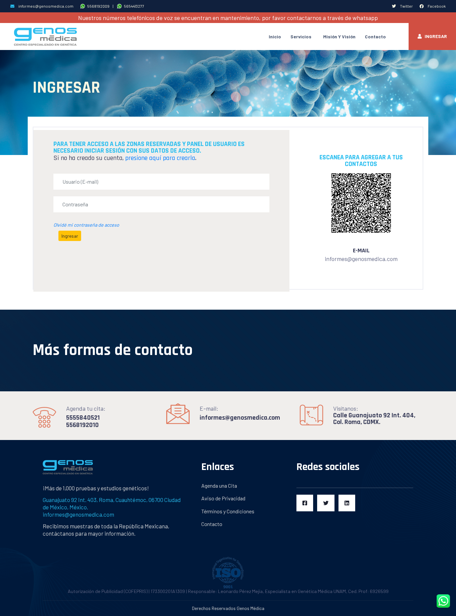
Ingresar (434, 36)
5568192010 (82, 425)
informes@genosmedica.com (45, 6)
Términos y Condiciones (227, 511)
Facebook (436, 6)
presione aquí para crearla (160, 158)
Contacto (375, 36)
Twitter (406, 6)
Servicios (300, 36)
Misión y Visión (339, 36)
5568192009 (97, 6)
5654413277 (133, 6)
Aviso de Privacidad (223, 498)
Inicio (275, 36)
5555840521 (83, 417)
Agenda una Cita (219, 485)
